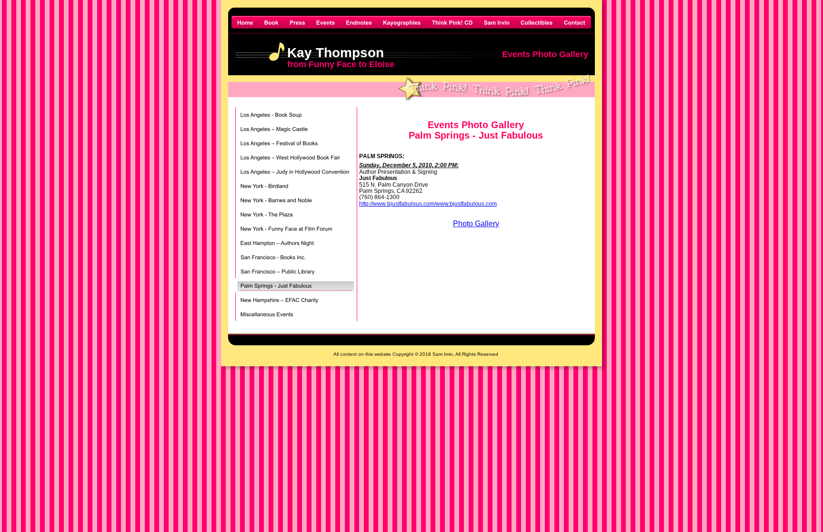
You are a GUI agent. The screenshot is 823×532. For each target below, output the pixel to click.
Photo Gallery (476, 224)
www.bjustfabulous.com (466, 204)
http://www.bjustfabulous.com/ (397, 204)
